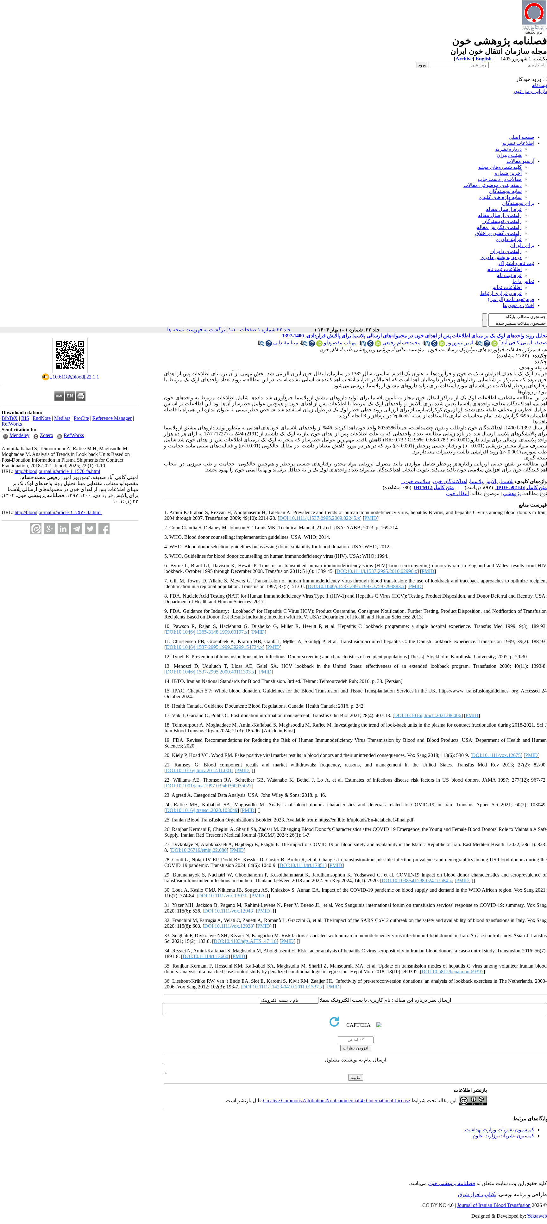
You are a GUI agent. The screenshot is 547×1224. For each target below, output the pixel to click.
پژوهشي (512, 493)
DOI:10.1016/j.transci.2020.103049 (201, 810)
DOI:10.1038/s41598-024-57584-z (417, 880)
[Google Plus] (49, 528)
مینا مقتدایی (285, 342)
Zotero (46, 435)
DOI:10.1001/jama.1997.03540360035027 (209, 785)
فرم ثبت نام (509, 275)
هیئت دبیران (509, 155)
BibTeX (10, 418)
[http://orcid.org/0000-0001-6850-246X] (378, 345)
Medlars (62, 418)
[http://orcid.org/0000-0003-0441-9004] (494, 345)
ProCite (81, 418)
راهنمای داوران (506, 251)
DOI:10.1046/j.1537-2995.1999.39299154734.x (214, 647)
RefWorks (12, 424)
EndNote (42, 418)
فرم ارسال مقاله (504, 209)
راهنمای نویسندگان (502, 221)
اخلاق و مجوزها (518, 305)
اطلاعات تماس (506, 287)
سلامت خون (415, 481)
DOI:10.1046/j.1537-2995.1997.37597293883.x (356, 586)
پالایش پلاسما (484, 481)
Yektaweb (537, 1216)
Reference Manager (112, 418)
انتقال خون (457, 493)
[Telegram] (76, 528)
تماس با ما (523, 281)
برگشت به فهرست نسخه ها (196, 329)
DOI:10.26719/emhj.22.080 (199, 850)
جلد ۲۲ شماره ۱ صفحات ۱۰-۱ (260, 329)
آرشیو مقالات (520, 161)
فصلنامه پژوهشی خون (451, 1183)
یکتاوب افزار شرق (477, 1194)
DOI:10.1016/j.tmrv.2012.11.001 (199, 770)
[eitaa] (35, 528)
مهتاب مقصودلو (340, 342)
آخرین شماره (508, 173)
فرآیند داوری (509, 239)
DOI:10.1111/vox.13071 (222, 895)
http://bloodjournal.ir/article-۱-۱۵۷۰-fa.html (58, 512)
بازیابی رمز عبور (530, 91)
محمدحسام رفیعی (401, 342)
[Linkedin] (63, 528)
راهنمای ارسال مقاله (500, 215)
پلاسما (506, 481)
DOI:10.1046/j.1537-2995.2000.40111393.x (210, 671)
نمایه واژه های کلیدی (500, 197)
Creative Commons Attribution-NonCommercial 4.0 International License (336, 1100)
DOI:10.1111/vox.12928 (228, 926)
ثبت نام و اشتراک (516, 263)
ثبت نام (539, 85)
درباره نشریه (508, 149)
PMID (370, 518)
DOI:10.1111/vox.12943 (228, 910)
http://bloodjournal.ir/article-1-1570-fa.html (57, 471)
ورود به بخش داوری (501, 257)
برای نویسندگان (518, 203)
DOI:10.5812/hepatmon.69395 (452, 971)
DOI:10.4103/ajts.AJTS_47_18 (245, 941)
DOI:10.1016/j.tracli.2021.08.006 (427, 715)
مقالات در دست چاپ (500, 179)
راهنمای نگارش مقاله (499, 227)
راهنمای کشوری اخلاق (498, 233)
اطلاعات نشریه (518, 143)
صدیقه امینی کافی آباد (524, 342)
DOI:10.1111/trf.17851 (302, 865)
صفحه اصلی (521, 137)
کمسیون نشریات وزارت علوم (503, 1135)
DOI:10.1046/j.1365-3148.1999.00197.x (207, 632)
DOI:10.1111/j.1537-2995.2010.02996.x (376, 571)
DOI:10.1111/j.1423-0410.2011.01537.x (282, 986)
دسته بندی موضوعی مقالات (492, 185)
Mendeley (19, 435)
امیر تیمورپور (459, 342)
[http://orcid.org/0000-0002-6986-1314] (442, 345)
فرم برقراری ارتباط (501, 293)
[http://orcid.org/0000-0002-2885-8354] (319, 345)
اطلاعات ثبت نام (504, 269)
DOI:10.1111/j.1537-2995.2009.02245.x (319, 518)
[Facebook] (104, 528)
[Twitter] (90, 528)
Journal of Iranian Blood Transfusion (494, 1205)
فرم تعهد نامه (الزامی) (511, 299)
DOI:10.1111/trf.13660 (205, 956)
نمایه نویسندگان (505, 191)
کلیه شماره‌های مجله (500, 167)
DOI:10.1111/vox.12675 (496, 755)
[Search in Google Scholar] (487, 345)
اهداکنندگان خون (450, 481)
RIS (25, 418)
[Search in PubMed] (479, 345)
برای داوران (522, 245)
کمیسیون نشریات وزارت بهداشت (499, 1129)
